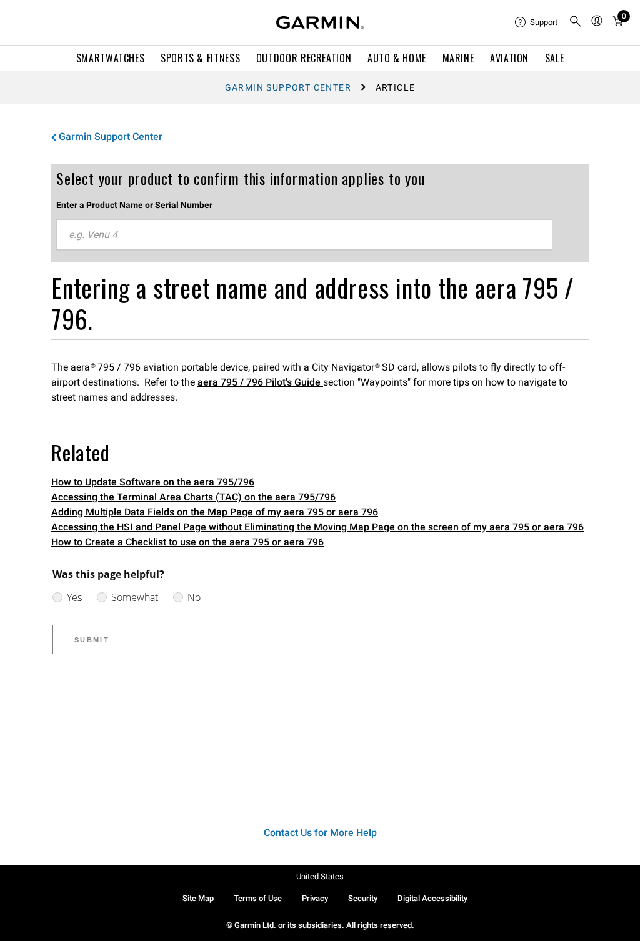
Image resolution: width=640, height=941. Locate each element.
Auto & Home (397, 58)
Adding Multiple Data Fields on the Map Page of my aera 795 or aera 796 (214, 512)
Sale (554, 58)
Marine (458, 58)
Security (363, 898)
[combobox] (304, 235)
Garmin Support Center (288, 87)
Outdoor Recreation (304, 58)
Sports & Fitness (200, 58)
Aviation (509, 58)
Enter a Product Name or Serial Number (134, 205)
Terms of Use (258, 898)
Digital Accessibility (433, 898)
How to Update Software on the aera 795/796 (152, 482)
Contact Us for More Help (320, 833)
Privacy (315, 898)
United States (320, 876)
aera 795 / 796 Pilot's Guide (260, 382)
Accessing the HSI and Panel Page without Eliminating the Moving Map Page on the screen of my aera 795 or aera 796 (317, 527)
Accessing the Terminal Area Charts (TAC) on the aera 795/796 (193, 497)
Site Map (198, 898)
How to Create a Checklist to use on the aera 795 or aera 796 (187, 542)
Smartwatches (110, 58)
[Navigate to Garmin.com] (320, 22)
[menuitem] (537, 22)
